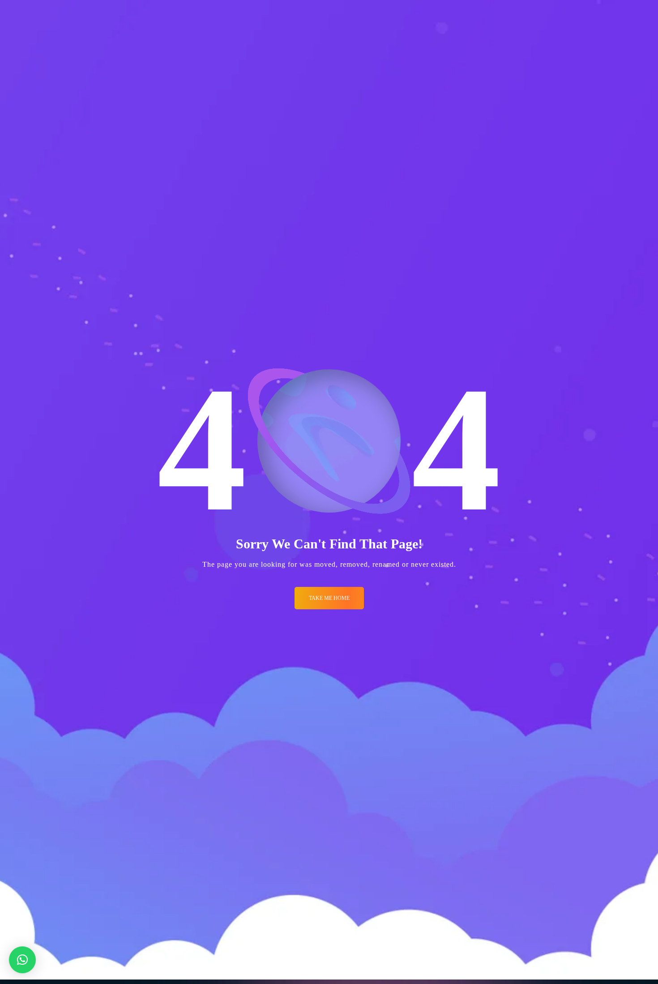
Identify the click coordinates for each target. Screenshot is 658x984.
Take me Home (329, 598)
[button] (22, 959)
